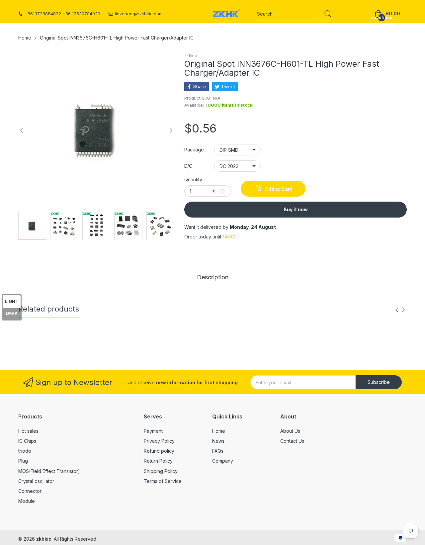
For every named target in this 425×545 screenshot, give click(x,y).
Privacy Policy (159, 441)
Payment (153, 431)
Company (222, 461)
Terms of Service (163, 481)
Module (26, 501)
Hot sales (28, 431)
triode (24, 451)
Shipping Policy (161, 471)
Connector (30, 491)
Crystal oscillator (36, 481)
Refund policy (159, 451)
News (218, 441)
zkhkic (190, 55)
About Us (290, 431)
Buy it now (296, 209)
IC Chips (27, 441)
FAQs (217, 451)
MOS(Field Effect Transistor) (49, 471)
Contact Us (292, 441)
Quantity (193, 179)
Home (218, 431)
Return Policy (158, 461)
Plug (23, 461)
